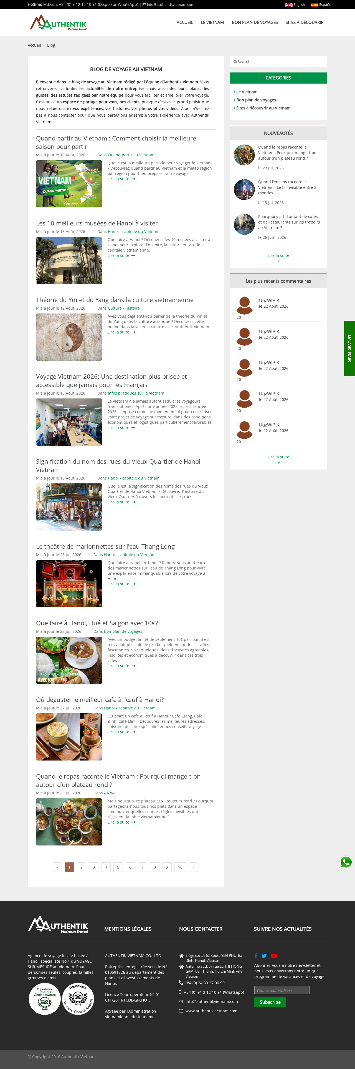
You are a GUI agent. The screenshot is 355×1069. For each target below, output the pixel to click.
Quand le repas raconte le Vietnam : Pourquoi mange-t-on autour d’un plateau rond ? (287, 152)
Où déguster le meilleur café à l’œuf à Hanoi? (100, 699)
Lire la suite (119, 178)
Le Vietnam (212, 22)
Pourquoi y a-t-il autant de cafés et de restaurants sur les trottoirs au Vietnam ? (289, 222)
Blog (51, 45)
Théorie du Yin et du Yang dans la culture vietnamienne (115, 299)
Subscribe (270, 1002)
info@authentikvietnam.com (170, 4)
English (299, 4)
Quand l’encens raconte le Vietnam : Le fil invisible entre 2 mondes (287, 187)
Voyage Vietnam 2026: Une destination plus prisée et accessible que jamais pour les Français (111, 380)
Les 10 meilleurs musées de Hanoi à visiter (97, 223)
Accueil (185, 22)
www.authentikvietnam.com (211, 1010)
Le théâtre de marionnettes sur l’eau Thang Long (105, 546)
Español (325, 4)
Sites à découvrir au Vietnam (263, 108)
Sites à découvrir (304, 22)
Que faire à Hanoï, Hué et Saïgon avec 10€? (97, 623)
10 (180, 867)
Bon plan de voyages (255, 22)
